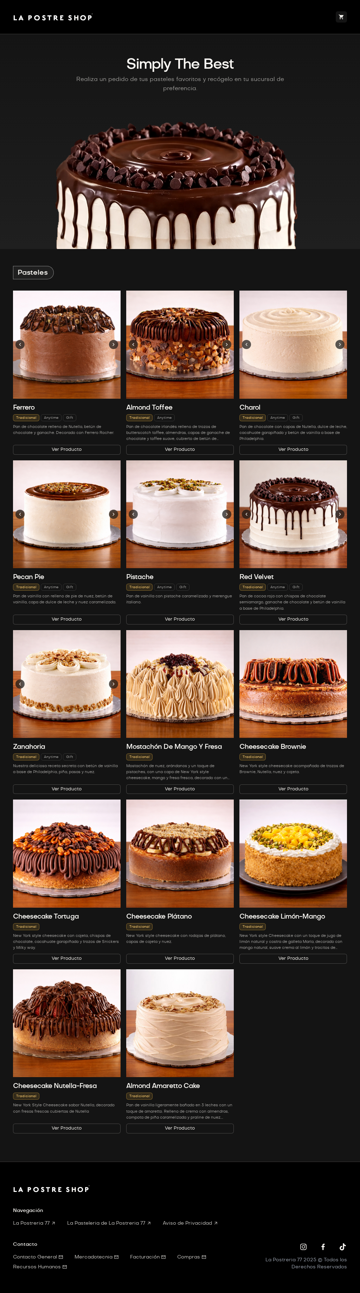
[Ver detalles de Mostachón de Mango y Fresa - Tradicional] (180, 684)
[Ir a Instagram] (303, 1247)
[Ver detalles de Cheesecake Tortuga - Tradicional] (67, 853)
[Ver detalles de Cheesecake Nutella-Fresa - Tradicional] (67, 1023)
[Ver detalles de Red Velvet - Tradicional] (293, 514)
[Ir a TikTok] (343, 1247)
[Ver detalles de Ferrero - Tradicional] (67, 344)
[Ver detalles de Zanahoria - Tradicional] (67, 684)
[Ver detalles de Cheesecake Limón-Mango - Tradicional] (293, 853)
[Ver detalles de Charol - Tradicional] (293, 344)
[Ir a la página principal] (54, 17)
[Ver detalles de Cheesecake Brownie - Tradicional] (293, 684)
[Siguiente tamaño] (114, 344)
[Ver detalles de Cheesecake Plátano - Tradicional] (180, 853)
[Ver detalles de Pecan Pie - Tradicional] (67, 514)
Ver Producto (67, 449)
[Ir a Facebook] (323, 1247)
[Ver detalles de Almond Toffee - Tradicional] (180, 344)
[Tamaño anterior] (20, 344)
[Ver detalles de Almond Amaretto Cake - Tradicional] (180, 1023)
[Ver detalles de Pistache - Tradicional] (180, 514)
